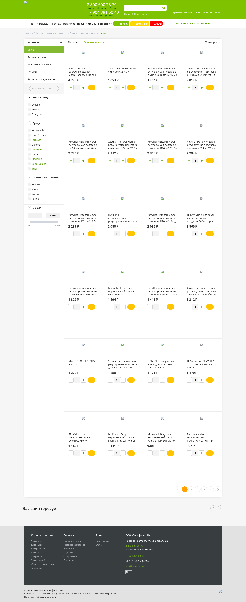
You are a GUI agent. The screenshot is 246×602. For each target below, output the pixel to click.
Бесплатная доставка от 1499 (194, 23)
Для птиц (35, 552)
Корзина (217, 12)
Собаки (73, 32)
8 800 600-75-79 (134, 545)
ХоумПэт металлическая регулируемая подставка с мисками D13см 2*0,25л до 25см (201, 291)
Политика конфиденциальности (40, 596)
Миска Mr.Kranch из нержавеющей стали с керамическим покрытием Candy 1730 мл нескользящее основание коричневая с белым (122, 291)
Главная (29, 32)
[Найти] (164, 8)
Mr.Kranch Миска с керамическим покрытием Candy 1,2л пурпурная (200, 437)
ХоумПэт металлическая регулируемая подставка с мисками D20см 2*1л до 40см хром (162, 218)
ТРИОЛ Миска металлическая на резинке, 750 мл (79, 437)
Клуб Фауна (69, 552)
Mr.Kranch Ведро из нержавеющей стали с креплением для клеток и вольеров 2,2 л (161, 437)
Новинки (123, 23)
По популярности (94, 42)
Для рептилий (38, 560)
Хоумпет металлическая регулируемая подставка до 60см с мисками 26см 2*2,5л (83, 145)
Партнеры (68, 560)
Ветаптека (69, 23)
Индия (35, 189)
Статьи (99, 544)
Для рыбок (36, 556)
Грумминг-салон (72, 540)
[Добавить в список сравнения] (98, 56)
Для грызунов (38, 548)
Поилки (32, 71)
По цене (73, 42)
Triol (34, 168)
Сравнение (177, 12)
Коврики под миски (39, 64)
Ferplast (36, 139)
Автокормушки (37, 57)
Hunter (36, 154)
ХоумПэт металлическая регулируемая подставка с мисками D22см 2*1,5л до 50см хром (83, 218)
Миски (31, 49)
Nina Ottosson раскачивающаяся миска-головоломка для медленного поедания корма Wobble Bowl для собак (82, 72)
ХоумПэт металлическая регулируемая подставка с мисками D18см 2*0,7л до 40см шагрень (201, 72)
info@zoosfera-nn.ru (136, 566)
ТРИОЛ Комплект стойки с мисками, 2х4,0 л (122, 70)
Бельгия (36, 184)
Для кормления (88, 32)
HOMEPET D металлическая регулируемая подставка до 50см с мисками (122, 218)
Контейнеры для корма (42, 79)
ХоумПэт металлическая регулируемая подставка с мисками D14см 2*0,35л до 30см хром (162, 291)
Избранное (207, 12)
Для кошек (36, 544)
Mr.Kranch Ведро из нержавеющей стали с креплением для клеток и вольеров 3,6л (121, 437)
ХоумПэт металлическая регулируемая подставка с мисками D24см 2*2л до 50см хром (201, 145)
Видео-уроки (102, 540)
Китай (35, 194)
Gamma (36, 144)
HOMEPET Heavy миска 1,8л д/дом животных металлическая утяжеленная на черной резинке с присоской (162, 364)
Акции (158, 23)
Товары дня (141, 23)
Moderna (37, 158)
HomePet (37, 149)
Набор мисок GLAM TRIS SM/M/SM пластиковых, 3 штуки (201, 364)
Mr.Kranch (38, 130)
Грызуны (37, 114)
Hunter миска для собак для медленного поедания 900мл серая (200, 218)
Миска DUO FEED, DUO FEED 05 (82, 362)
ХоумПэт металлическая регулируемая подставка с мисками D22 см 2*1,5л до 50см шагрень (122, 145)
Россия (36, 198)
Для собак (36, 540)
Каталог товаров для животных (51, 32)
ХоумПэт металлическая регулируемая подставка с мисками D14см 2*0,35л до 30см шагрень (162, 145)
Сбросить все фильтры (44, 88)
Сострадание (70, 556)
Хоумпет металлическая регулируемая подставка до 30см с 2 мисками (122, 364)
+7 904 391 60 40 (103, 12)
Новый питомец (86, 23)
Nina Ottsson (39, 135)
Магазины (187, 12)
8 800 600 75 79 (102, 4)
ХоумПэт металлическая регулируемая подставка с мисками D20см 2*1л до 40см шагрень (162, 72)
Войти (197, 12)
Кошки (35, 109)
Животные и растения (42, 564)
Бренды (56, 23)
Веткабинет (105, 23)
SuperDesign (39, 163)
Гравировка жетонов (74, 544)
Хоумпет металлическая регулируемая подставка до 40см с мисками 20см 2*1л (83, 291)
